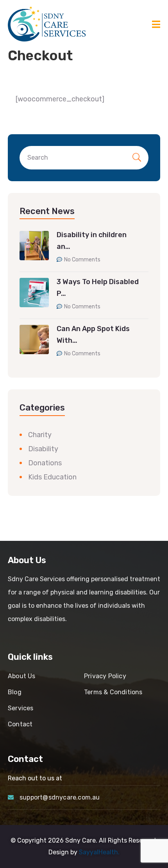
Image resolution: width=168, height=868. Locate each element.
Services (21, 708)
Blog (14, 692)
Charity (40, 434)
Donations (45, 463)
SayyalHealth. (99, 852)
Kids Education (52, 477)
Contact (20, 724)
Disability (43, 449)
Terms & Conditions (113, 692)
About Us (22, 676)
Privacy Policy (105, 676)
